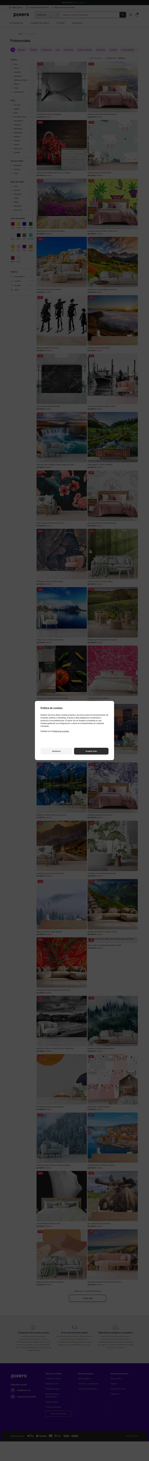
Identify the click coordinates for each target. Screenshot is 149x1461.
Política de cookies (60, 731)
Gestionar (56, 751)
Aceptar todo (91, 751)
